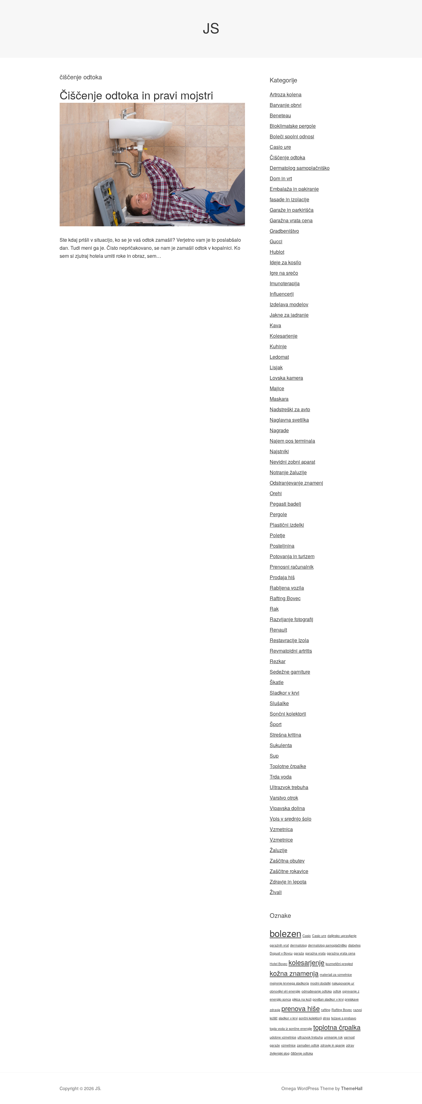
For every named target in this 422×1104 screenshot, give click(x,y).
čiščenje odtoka (302, 1053)
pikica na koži (301, 999)
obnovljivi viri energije (285, 991)
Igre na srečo (284, 272)
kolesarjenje (306, 962)
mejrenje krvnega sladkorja (289, 983)
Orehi (276, 493)
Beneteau (280, 115)
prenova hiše (300, 1008)
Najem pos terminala (292, 440)
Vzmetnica (281, 829)
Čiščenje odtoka (287, 157)
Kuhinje (278, 346)
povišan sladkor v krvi (328, 999)
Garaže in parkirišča (292, 209)
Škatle (277, 682)
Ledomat (279, 356)
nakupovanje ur (343, 983)
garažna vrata (315, 953)
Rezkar (277, 661)
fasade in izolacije (289, 199)
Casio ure (280, 146)
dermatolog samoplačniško (327, 945)
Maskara (279, 398)
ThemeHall (351, 1088)
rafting (325, 1009)
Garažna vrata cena (291, 220)
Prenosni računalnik (292, 566)
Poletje (277, 535)
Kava (275, 325)
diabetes (354, 945)
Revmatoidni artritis (291, 650)
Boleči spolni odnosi (292, 136)
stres (326, 1018)
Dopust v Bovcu (281, 953)
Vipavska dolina (287, 808)
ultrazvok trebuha (310, 1037)
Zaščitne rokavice (289, 871)
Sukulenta (281, 745)
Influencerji (282, 293)
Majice (277, 388)
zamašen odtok (308, 1045)
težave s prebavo (343, 1018)
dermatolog (298, 945)
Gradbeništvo (284, 230)
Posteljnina (282, 545)
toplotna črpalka (337, 1027)
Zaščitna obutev (287, 860)
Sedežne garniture (290, 671)
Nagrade (279, 430)
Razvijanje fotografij (291, 619)
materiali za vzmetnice (336, 974)
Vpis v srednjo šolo (290, 818)
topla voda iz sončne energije (291, 1028)
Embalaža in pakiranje (294, 188)
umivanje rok (333, 1037)
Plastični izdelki (287, 524)
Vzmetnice (281, 839)
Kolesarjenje (284, 335)
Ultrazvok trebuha (289, 787)
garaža (299, 953)
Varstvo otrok (284, 797)
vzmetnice (288, 1045)
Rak (274, 608)
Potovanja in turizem (292, 556)
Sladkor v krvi (284, 692)
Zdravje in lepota (288, 881)
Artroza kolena (286, 94)
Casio (306, 935)
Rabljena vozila (287, 587)
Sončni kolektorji (288, 713)
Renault (278, 629)
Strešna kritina (285, 734)
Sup (274, 755)
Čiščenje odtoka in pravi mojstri (136, 94)
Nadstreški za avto (290, 409)
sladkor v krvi (288, 1018)
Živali (276, 892)
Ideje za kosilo (285, 262)
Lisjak (276, 367)
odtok (337, 991)
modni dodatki (320, 983)
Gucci (276, 241)
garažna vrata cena (341, 953)
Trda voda (281, 776)
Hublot (277, 251)
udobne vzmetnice (283, 1037)
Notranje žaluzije (288, 472)
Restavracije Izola (289, 640)
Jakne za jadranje (289, 314)
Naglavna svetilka (289, 419)
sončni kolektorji (310, 1018)
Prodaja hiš (282, 577)
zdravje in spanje (332, 1045)
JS (211, 27)
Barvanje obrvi (286, 104)
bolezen (285, 932)
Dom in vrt (281, 178)
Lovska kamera (286, 377)
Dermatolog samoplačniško (300, 167)
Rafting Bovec (285, 598)
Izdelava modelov (289, 304)
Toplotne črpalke (288, 766)
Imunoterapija (285, 283)
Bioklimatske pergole (293, 125)
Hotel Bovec (278, 963)
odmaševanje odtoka (317, 991)
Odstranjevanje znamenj (296, 482)
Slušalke (279, 703)
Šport (275, 724)
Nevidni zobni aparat (292, 461)
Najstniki (279, 451)
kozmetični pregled (339, 963)
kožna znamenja (294, 973)
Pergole (278, 514)
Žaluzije (278, 850)
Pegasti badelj (285, 503)
